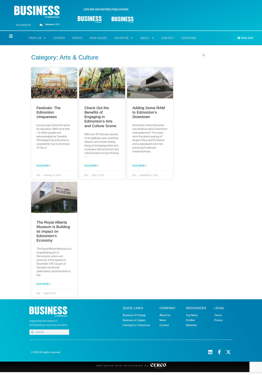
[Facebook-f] (219, 352)
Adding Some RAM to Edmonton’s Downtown (148, 112)
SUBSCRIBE (188, 38)
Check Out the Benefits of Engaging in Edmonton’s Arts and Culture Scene (100, 117)
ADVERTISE (121, 38)
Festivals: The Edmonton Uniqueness (49, 112)
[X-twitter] (228, 352)
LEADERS (59, 38)
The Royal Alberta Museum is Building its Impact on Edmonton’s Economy (53, 231)
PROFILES (35, 38)
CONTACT (167, 38)
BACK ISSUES (98, 38)
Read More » (43, 165)
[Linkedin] (210, 352)
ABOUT (145, 38)
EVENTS (77, 38)
